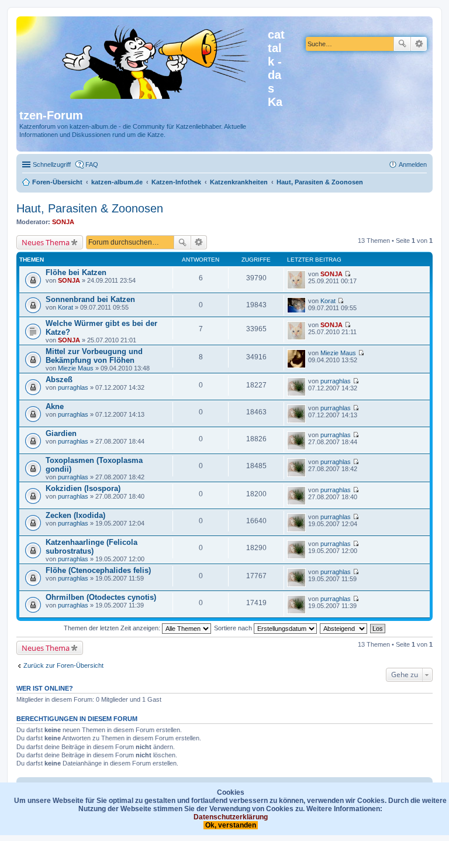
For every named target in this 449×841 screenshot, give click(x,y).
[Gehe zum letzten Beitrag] (347, 273)
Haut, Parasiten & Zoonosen (89, 208)
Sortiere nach (234, 627)
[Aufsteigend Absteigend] (344, 627)
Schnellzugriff (52, 164)
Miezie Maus (76, 368)
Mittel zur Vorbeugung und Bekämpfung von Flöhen (94, 356)
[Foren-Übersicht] (143, 59)
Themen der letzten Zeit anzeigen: (113, 627)
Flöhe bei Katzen (76, 272)
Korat (65, 307)
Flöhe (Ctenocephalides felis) (98, 570)
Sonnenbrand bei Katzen (90, 299)
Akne (55, 406)
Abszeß (59, 379)
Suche (402, 44)
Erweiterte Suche (419, 44)
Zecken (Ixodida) (75, 515)
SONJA (63, 221)
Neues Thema (46, 242)
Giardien (61, 433)
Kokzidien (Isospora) (83, 488)
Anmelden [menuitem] (413, 164)
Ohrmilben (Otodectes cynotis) (101, 597)
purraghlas (73, 387)
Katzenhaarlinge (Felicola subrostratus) (91, 546)
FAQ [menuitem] (91, 164)
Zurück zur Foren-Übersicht (63, 665)
